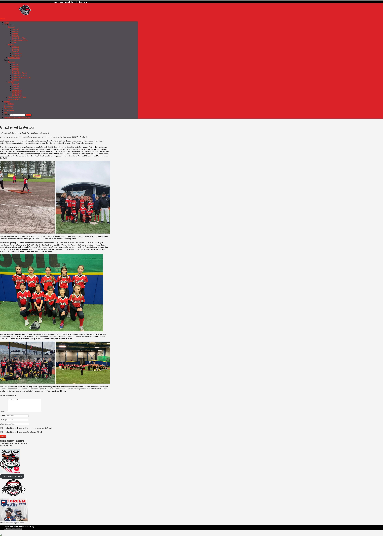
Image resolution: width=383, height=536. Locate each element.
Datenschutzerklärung (13, 529)
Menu (2, 18)
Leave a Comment (42, 133)
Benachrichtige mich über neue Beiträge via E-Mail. (22, 432)
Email (2, 420)
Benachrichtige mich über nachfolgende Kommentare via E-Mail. (27, 428)
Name (3, 415)
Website (3, 424)
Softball (13, 133)
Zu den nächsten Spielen (12, 476)
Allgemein (6, 133)
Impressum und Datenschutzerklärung (19, 526)
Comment (4, 411)
